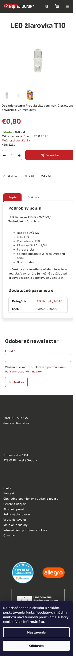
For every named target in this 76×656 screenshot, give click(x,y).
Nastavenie (36, 632)
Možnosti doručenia (16, 140)
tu (42, 621)
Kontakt (8, 493)
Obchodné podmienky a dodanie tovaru (30, 498)
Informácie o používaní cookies (25, 530)
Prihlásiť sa (16, 382)
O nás (7, 488)
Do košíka (52, 155)
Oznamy (9, 535)
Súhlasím (36, 646)
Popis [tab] (12, 197)
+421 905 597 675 (15, 418)
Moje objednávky (15, 525)
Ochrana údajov (14, 504)
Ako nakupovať (13, 509)
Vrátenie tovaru (14, 519)
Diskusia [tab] (33, 197)
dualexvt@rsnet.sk (16, 423)
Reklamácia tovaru (16, 514)
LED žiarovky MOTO (48, 301)
